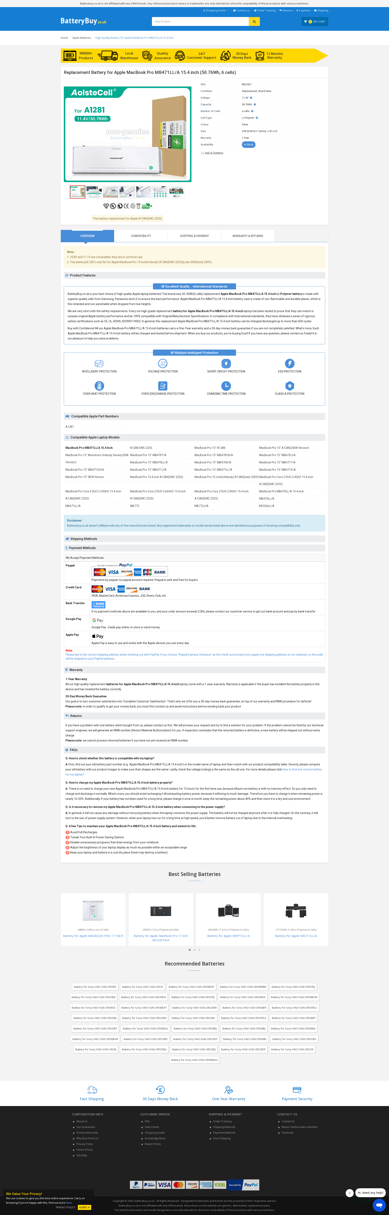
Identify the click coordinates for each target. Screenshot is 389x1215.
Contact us (243, 10)
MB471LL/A (73, 506)
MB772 (134, 506)
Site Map (81, 1155)
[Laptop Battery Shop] (83, 24)
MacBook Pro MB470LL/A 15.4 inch (281, 491)
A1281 (69, 426)
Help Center (152, 1127)
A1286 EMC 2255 (141, 447)
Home (64, 37)
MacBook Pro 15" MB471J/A (148, 469)
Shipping (322, 10)
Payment (304, 10)
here (69, 1202)
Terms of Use (84, 1149)
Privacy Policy (84, 1144)
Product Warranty (87, 1132)
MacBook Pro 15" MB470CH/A (213, 455)
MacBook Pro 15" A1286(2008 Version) (284, 447)
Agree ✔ (84, 1207)
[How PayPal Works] (243, 1190)
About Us (82, 1121)
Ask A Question (214, 152)
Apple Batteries (81, 37)
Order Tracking (266, 10)
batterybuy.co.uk (144, 1201)
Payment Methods (224, 1132)
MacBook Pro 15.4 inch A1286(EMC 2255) (156, 477)
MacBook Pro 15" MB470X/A (212, 462)
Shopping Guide (216, 10)
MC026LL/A (266, 506)
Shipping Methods (224, 1127)
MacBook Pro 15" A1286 (209, 447)
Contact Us (288, 1121)
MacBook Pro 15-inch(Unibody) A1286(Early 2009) (226, 477)
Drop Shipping (222, 1138)
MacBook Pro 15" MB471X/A (277, 469)
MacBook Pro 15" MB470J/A (277, 455)
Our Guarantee (85, 1127)
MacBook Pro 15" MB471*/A (277, 462)
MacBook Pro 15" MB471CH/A (84, 469)
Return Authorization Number (300, 1127)
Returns (288, 10)
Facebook (288, 1132)
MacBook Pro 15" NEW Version (84, 477)
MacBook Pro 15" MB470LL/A (149, 462)
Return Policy (153, 1144)
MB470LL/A (266, 498)
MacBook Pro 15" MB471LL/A (213, 469)
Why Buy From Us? (87, 1138)
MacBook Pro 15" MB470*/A (148, 455)
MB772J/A (201, 506)
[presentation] (87, 236)
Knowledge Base (155, 1138)
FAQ (147, 1121)
